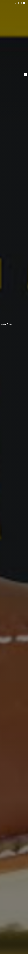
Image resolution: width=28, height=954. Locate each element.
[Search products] (25, 75)
